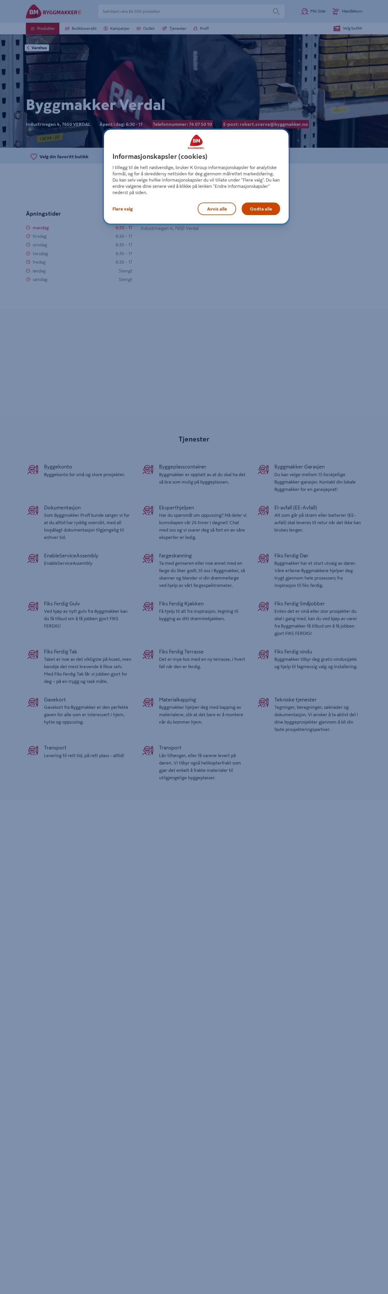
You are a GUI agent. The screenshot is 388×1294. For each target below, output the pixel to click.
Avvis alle (217, 208)
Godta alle (261, 208)
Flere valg (122, 208)
